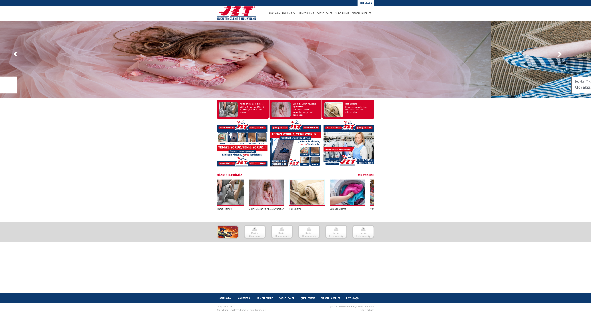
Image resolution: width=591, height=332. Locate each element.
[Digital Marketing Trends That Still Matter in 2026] (255, 232)
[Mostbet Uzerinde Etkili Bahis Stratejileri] (228, 232)
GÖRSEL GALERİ (325, 13)
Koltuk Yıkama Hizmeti (251, 103)
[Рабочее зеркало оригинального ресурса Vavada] (309, 232)
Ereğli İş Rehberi (366, 309)
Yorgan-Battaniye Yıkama (351, 208)
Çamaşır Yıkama (306, 208)
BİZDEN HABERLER (361, 13)
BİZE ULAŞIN (366, 3)
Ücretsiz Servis (100, 87)
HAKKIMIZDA (289, 13)
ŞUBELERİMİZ (342, 13)
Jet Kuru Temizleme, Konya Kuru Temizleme (352, 306)
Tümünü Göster (366, 174)
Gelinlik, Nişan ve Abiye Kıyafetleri (304, 105)
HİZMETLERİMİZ (306, 13)
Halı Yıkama (351, 103)
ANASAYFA (274, 13)
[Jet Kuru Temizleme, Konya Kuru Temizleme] (240, 13)
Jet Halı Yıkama (95, 81)
